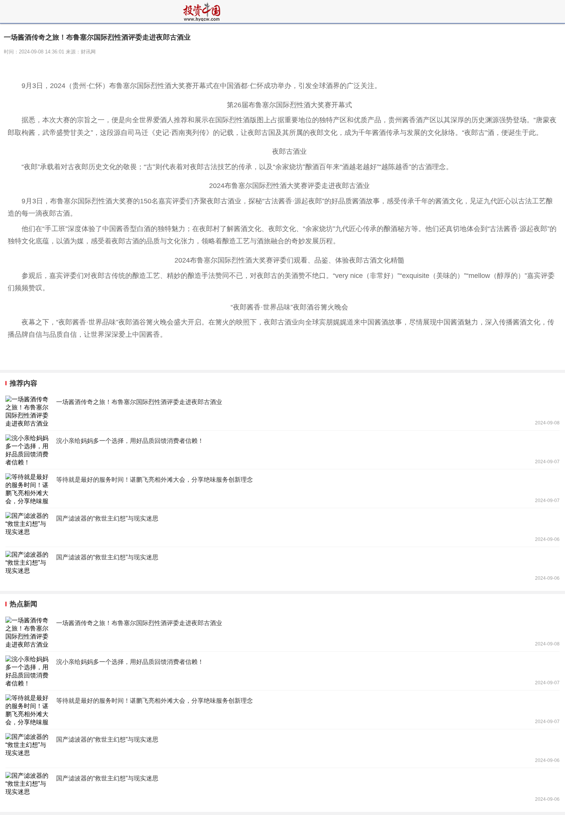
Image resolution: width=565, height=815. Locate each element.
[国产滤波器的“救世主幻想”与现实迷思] (282, 527)
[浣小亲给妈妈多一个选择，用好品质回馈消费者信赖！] (282, 450)
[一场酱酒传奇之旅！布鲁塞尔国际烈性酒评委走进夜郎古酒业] (282, 411)
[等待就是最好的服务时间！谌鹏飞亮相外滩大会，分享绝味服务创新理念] (282, 488)
